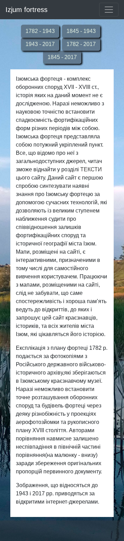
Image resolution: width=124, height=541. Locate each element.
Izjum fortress (27, 9)
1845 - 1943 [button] (81, 31)
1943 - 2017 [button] (40, 44)
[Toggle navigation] (108, 9)
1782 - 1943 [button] (40, 31)
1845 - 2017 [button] (62, 57)
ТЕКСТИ (91, 169)
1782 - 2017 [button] (81, 44)
